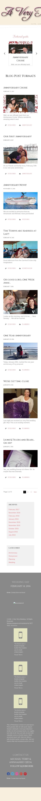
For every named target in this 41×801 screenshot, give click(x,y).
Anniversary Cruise (20, 59)
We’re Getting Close (16, 381)
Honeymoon (27, 268)
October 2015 (14, 528)
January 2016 (14, 519)
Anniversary (27, 125)
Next (35, 492)
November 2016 (14, 513)
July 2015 (12, 535)
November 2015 (14, 525)
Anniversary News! (15, 184)
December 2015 (14, 522)
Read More (18, 655)
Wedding (25, 219)
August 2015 (13, 532)
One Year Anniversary (17, 335)
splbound (12, 125)
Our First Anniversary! (17, 136)
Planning (25, 324)
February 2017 (14, 509)
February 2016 (14, 516)
